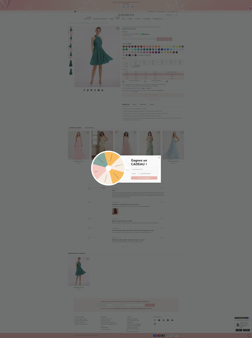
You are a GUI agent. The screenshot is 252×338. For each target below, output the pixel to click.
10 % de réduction (144, 178)
